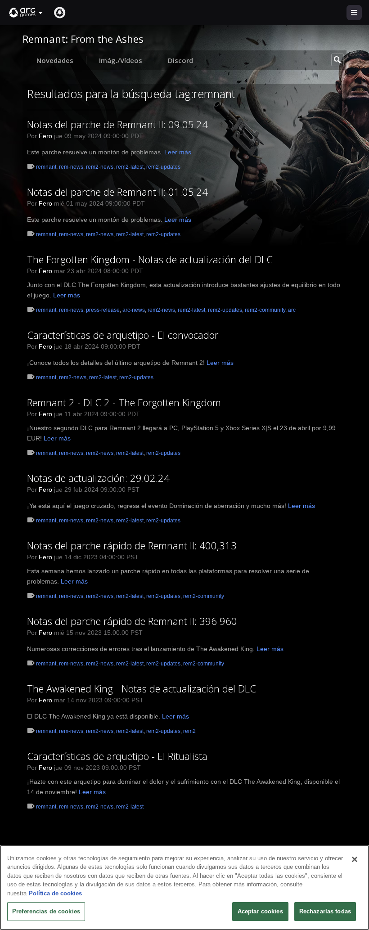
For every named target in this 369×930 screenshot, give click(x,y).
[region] (184, 887)
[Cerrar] (354, 859)
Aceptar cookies (260, 911)
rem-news (71, 167)
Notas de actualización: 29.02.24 (98, 478)
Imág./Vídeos (120, 60)
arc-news (133, 310)
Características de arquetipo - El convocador (122, 334)
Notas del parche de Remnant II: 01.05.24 (117, 191)
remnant (46, 167)
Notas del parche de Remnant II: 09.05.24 (117, 124)
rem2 (189, 731)
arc (292, 310)
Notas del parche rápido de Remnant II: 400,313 (132, 545)
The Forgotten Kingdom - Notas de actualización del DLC (150, 259)
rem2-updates (163, 167)
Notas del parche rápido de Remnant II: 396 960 (132, 621)
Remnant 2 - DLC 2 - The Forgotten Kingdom (124, 402)
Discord (180, 60)
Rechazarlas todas (325, 911)
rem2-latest (130, 167)
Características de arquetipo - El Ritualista (117, 756)
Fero (45, 135)
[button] (26, 12)
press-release (103, 310)
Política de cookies (55, 893)
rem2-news (99, 167)
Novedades (54, 60)
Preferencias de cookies (46, 911)
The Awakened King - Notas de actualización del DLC (141, 688)
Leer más (177, 152)
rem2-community (265, 310)
